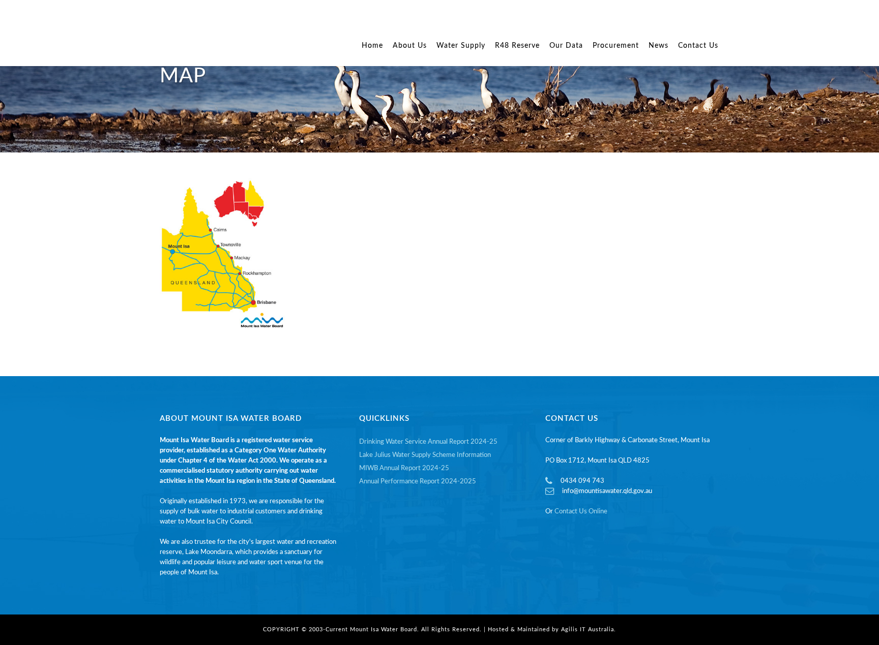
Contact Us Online (580, 511)
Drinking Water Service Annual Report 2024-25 (428, 442)
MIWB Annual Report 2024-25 (404, 468)
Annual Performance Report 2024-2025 (417, 481)
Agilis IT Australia (587, 629)
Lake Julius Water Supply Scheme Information (425, 455)
